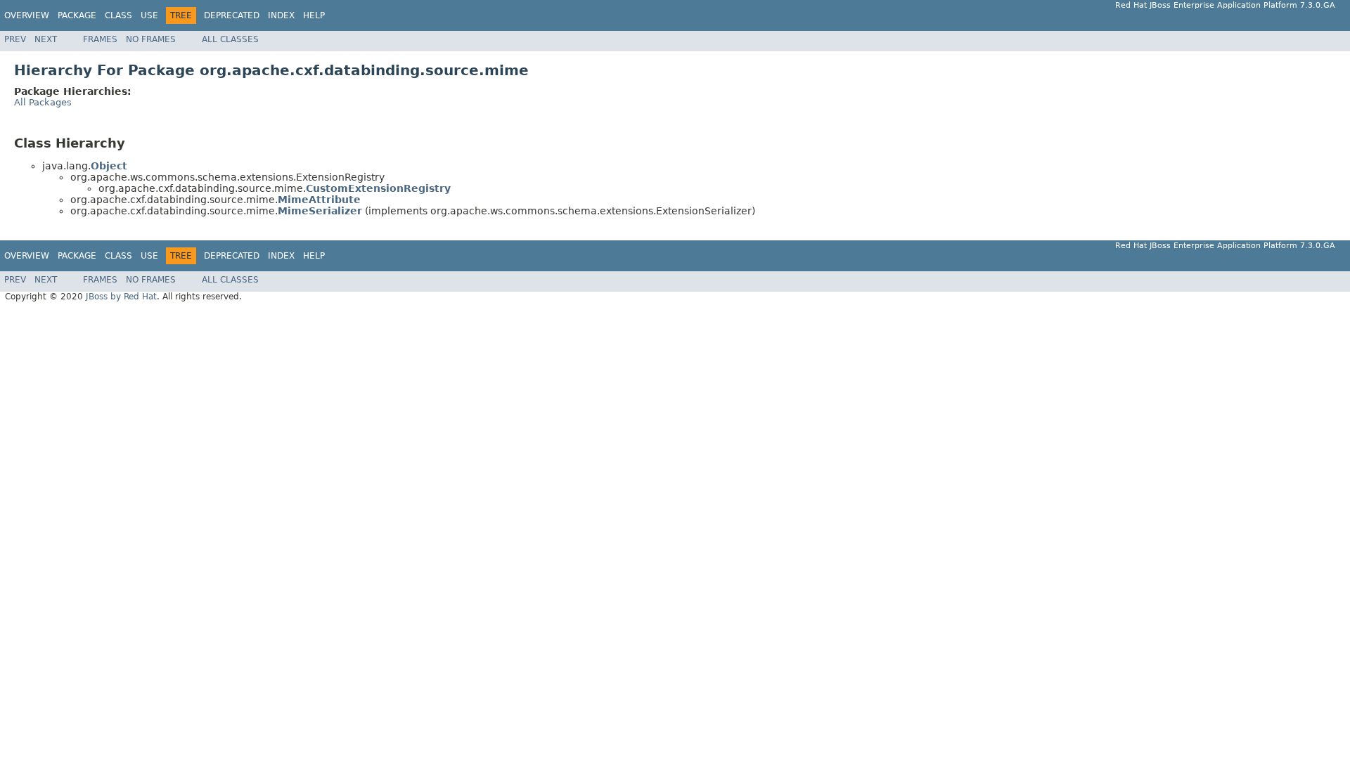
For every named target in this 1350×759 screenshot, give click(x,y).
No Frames (151, 39)
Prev (15, 39)
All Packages (43, 102)
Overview (26, 15)
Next (45, 39)
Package (77, 15)
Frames (100, 39)
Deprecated (231, 15)
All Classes (230, 39)
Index (281, 15)
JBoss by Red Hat (121, 296)
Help (314, 15)
